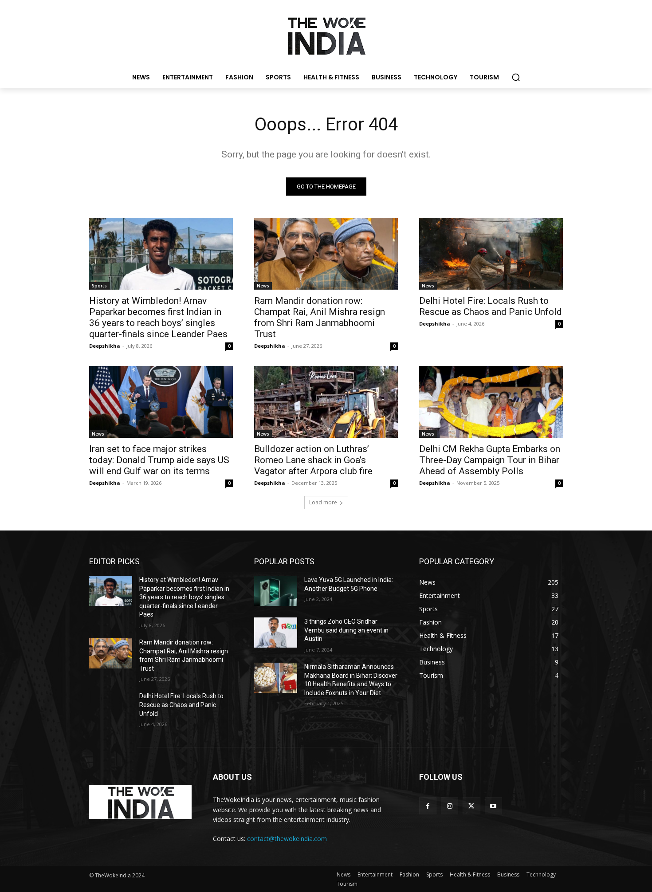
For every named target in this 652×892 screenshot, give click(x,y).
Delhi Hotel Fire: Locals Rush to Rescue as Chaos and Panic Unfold (490, 306)
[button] (515, 77)
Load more (323, 502)
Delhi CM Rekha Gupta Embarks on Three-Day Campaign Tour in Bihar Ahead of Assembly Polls (489, 460)
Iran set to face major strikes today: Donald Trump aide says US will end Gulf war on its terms (159, 460)
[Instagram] (449, 805)
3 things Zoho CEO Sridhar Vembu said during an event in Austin (346, 630)
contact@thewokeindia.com (287, 838)
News (263, 286)
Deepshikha (104, 345)
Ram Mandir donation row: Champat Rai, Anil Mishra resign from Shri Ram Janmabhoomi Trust (319, 317)
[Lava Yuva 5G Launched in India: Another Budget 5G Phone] (275, 591)
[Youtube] (493, 805)
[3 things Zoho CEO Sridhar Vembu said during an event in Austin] (275, 632)
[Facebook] (427, 805)
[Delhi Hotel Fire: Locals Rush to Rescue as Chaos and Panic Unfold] (491, 254)
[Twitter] (471, 805)
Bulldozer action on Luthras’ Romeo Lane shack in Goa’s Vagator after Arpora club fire (313, 460)
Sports (99, 286)
